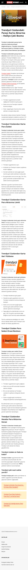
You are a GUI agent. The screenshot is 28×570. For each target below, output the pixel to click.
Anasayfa (3, 6)
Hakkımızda (4, 544)
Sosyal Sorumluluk (6, 546)
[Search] (26, 2)
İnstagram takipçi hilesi (7, 562)
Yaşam (8, 6)
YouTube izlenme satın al (7, 564)
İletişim (3, 551)
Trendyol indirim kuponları (9, 83)
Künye (3, 542)
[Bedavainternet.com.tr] (15, 2)
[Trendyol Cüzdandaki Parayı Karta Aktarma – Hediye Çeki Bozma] (14, 18)
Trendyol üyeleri (6, 73)
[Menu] (2, 2)
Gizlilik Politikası (5, 549)
